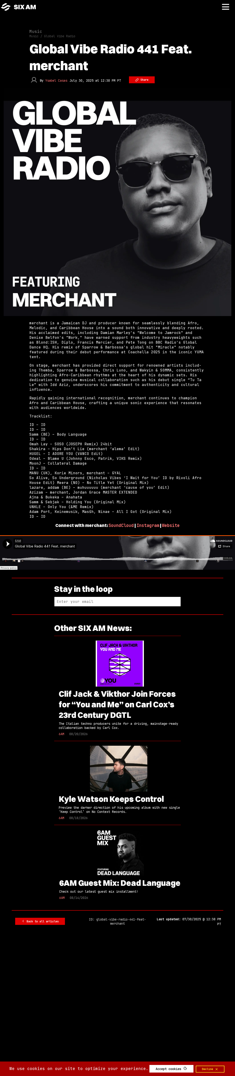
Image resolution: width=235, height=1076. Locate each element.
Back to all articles (42, 921)
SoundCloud (121, 525)
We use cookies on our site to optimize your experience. (78, 1068)
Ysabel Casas (56, 80)
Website (171, 525)
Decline (208, 1069)
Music (35, 31)
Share (143, 80)
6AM (61, 734)
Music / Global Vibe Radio (52, 36)
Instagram (148, 525)
